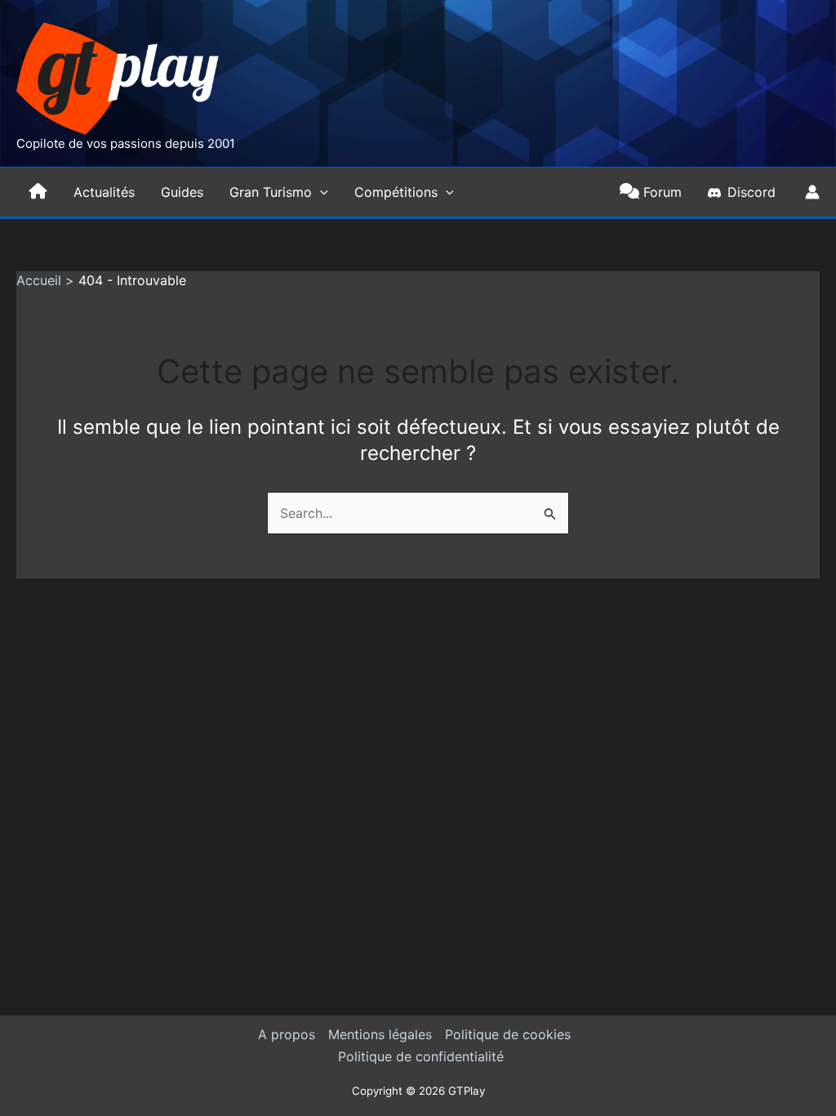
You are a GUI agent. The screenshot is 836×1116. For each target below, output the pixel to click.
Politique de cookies (508, 1034)
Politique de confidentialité (421, 1056)
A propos (286, 1034)
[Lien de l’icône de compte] (812, 192)
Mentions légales (380, 1034)
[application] (320, 192)
